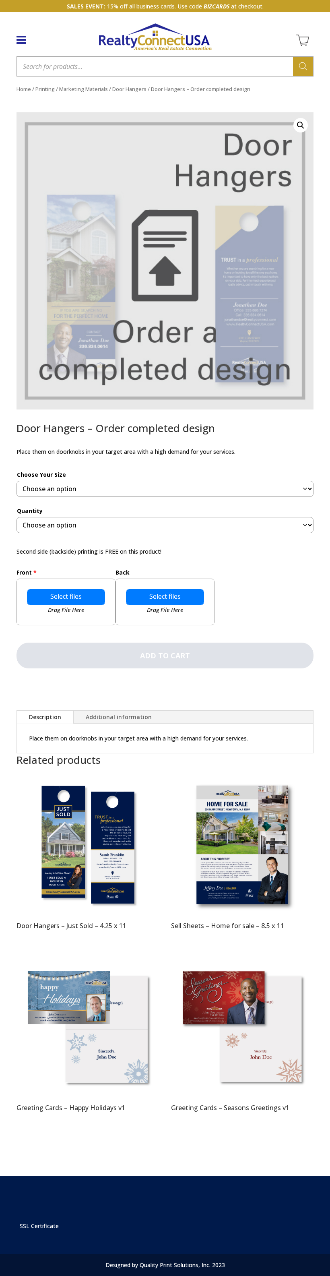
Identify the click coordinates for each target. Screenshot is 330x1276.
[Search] (303, 66)
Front (26, 572)
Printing (45, 89)
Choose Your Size (41, 474)
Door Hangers (129, 89)
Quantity (30, 511)
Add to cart (165, 655)
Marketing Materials (83, 89)
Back (123, 572)
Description (45, 717)
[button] (300, 125)
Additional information (119, 717)
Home (23, 89)
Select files (66, 596)
